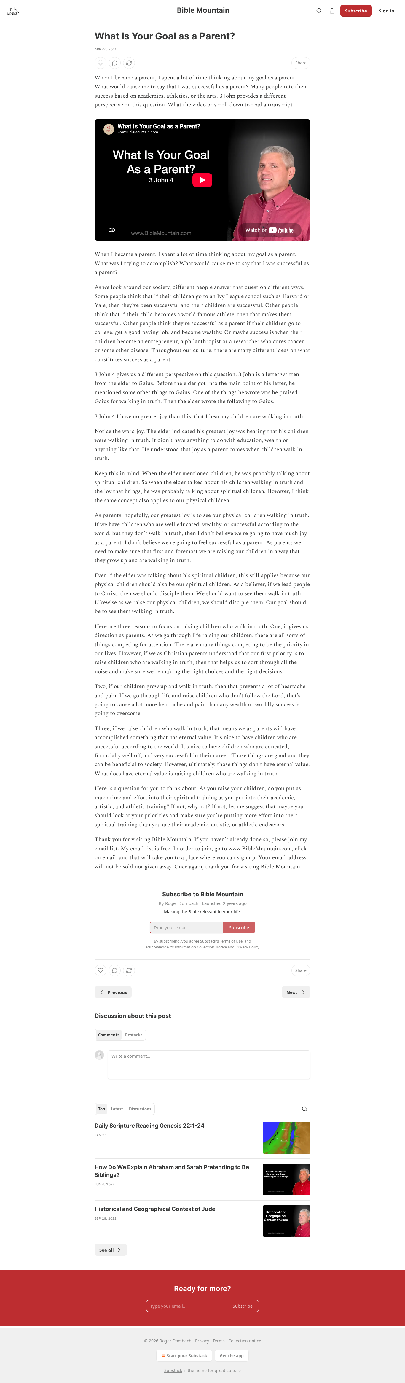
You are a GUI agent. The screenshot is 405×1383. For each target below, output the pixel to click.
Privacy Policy (247, 947)
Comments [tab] (108, 1034)
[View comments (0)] (115, 63)
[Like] (100, 63)
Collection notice (244, 1341)
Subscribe (356, 11)
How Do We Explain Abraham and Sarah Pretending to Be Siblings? (172, 1171)
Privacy (202, 1341)
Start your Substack (187, 1355)
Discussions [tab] (140, 1109)
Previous (117, 992)
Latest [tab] (117, 1109)
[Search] (319, 11)
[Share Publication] (332, 11)
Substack (173, 1370)
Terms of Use (231, 941)
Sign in (386, 11)
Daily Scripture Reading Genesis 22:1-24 (150, 1125)
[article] (202, 1138)
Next (291, 992)
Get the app (232, 1355)
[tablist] (120, 1035)
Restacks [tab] (133, 1034)
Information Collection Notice (201, 947)
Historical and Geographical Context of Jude (155, 1209)
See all (106, 1250)
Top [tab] (101, 1109)
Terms (219, 1341)
